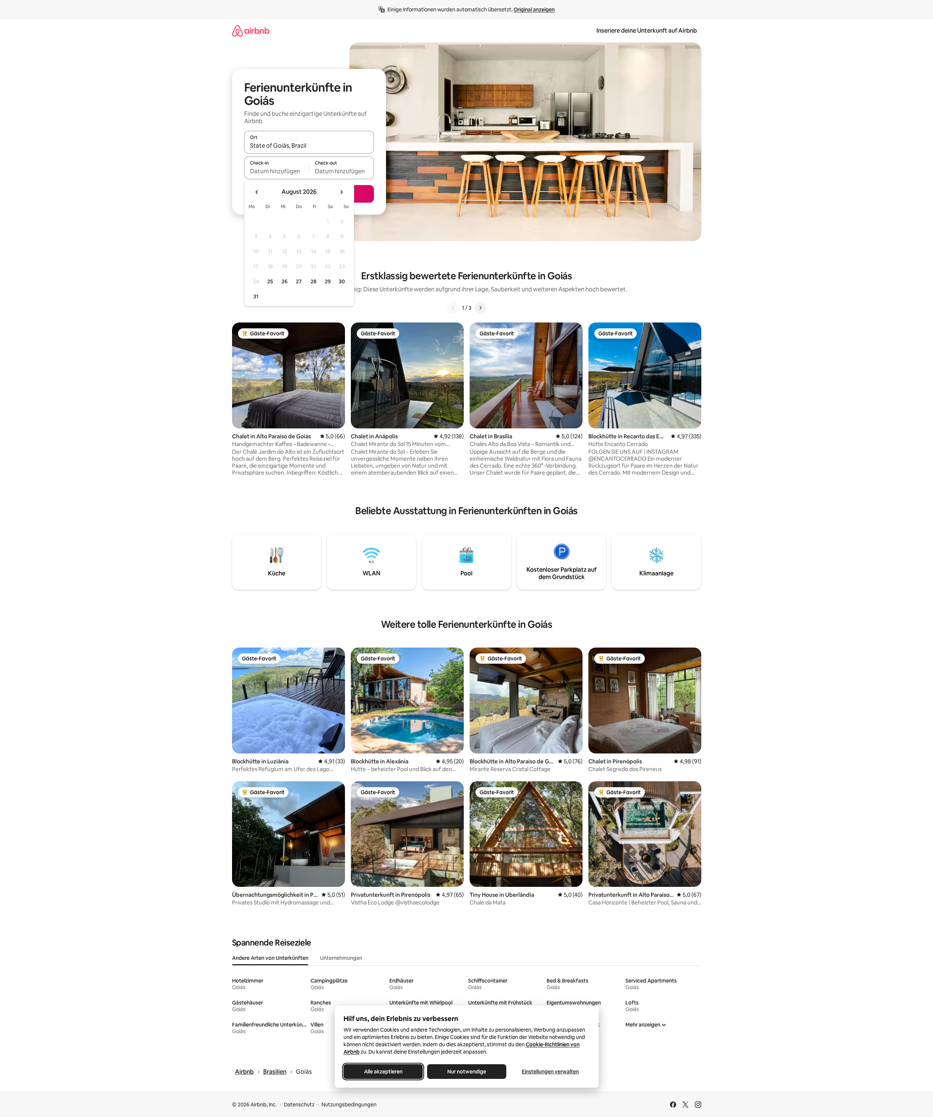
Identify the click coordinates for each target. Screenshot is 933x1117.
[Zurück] (453, 308)
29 (328, 281)
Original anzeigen (534, 9)
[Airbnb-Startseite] (250, 30)
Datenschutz (299, 1104)
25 (270, 281)
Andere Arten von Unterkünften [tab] (270, 958)
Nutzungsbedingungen (349, 1104)
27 (299, 281)
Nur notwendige (466, 1071)
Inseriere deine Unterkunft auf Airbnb (646, 30)
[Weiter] (480, 308)
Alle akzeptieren (383, 1071)
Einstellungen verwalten (550, 1071)
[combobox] (309, 145)
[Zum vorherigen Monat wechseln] (257, 192)
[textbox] (276, 171)
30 (342, 281)
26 (284, 281)
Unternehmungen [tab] (341, 958)
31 (255, 296)
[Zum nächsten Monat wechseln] (341, 192)
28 (313, 281)
